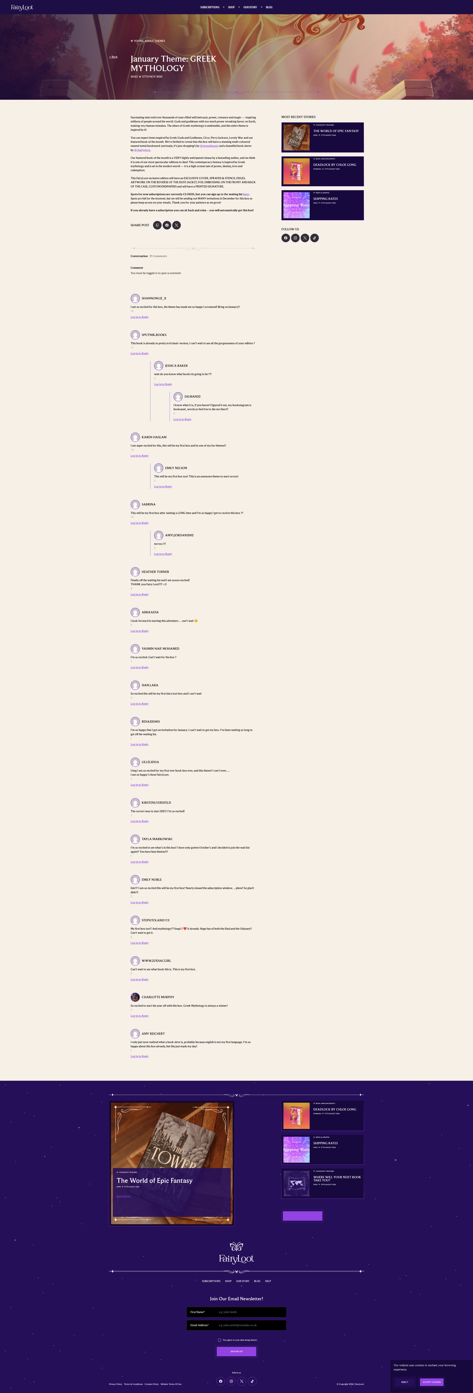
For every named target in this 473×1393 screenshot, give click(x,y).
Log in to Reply (140, 317)
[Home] (22, 8)
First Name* (197, 1312)
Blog (269, 7)
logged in (151, 273)
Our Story (250, 7)
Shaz (134, 76)
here (246, 194)
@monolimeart (209, 146)
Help (268, 1281)
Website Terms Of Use (171, 1384)
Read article (123, 1196)
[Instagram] (295, 238)
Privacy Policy (115, 1384)
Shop (231, 7)
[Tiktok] (314, 238)
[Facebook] (285, 238)
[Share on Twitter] (176, 225)
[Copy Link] (157, 225)
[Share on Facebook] (167, 225)
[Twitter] (305, 238)
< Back (113, 57)
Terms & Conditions (133, 1384)
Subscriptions (209, 7)
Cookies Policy (152, 1384)
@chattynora (142, 150)
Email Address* (199, 1325)
